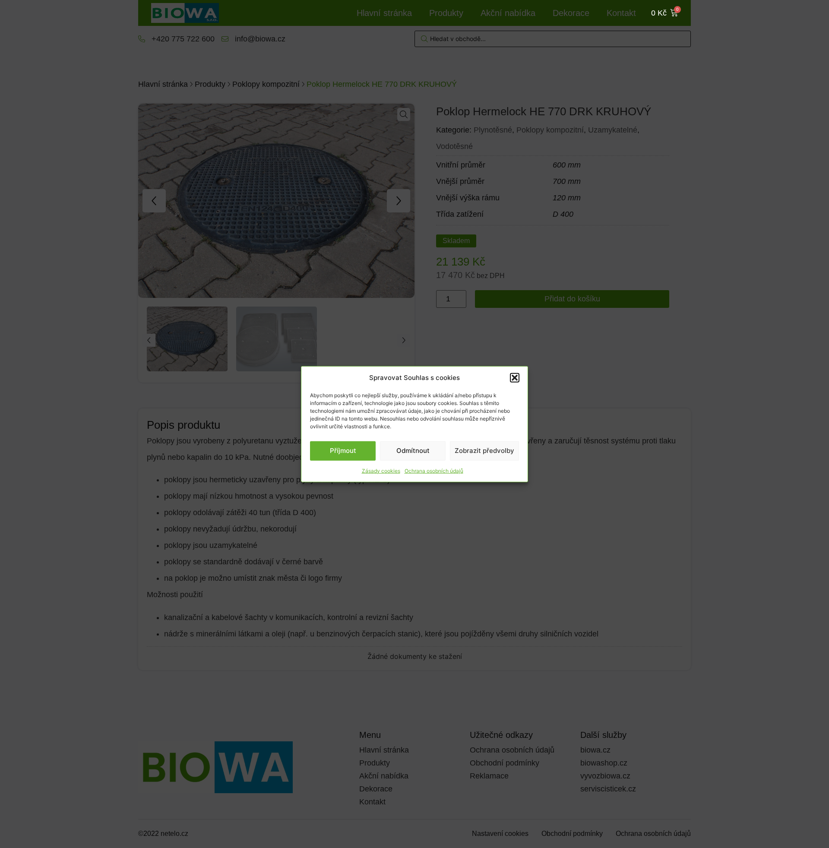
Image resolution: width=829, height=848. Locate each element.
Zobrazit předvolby (484, 450)
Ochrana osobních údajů (434, 470)
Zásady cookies (381, 470)
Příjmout (343, 450)
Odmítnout (413, 450)
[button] (514, 377)
